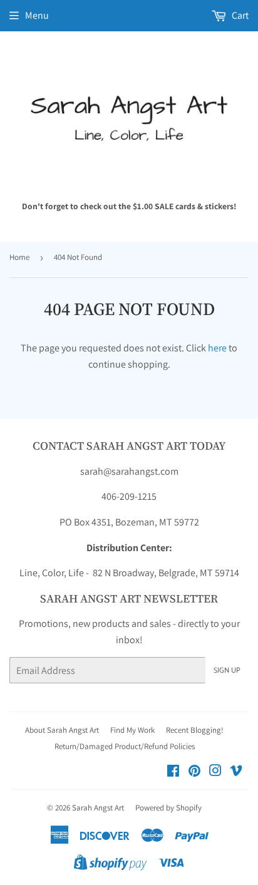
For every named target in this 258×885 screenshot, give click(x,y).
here (217, 348)
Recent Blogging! (195, 730)
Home (19, 257)
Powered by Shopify (168, 807)
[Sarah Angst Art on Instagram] (215, 772)
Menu (37, 15)
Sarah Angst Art (98, 807)
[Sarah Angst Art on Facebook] (173, 772)
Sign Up (227, 670)
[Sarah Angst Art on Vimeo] (236, 772)
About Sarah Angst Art (62, 730)
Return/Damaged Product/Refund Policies (124, 746)
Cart (239, 15)
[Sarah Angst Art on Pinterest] (194, 772)
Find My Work (132, 730)
